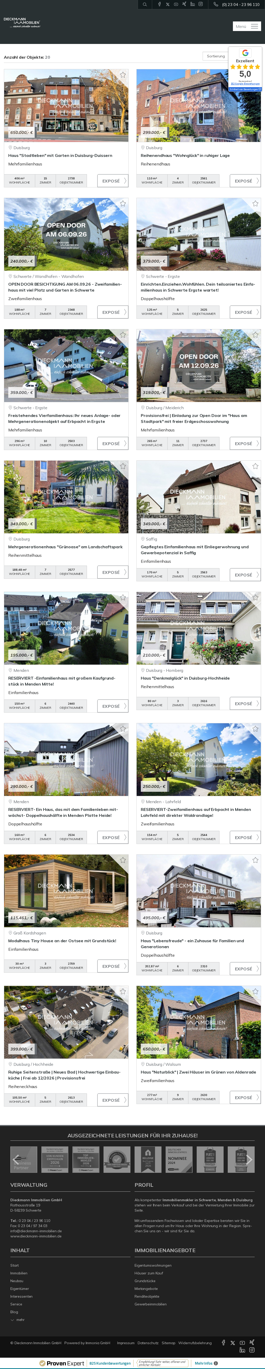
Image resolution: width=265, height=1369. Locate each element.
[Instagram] (200, 4)
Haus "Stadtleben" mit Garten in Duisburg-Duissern (60, 155)
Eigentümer (19, 1288)
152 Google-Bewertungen (245, 83)
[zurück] (16, 1160)
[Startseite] (22, 23)
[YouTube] (176, 4)
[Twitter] (168, 4)
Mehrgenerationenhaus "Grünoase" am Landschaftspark (65, 546)
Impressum (126, 1343)
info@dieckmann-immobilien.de (36, 1231)
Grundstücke (145, 1281)
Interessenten (21, 1296)
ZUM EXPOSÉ (112, 180)
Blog (14, 1312)
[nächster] (249, 1160)
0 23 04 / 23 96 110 (34, 1220)
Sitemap (168, 1343)
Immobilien (18, 1273)
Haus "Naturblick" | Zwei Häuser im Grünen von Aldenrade (198, 1072)
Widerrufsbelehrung (195, 1343)
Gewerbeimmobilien (151, 1304)
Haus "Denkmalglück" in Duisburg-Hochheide (185, 678)
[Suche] (145, 4)
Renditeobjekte (147, 1296)
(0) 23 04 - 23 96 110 (241, 4)
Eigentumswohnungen (153, 1265)
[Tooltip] (259, 89)
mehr (20, 1319)
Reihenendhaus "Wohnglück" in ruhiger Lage (185, 155)
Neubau (16, 1281)
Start (14, 1265)
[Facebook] (159, 4)
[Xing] (184, 4)
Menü (241, 26)
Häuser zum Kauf (149, 1273)
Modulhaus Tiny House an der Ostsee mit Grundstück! (62, 940)
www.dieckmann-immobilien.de (36, 1236)
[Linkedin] (192, 4)
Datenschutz (148, 1343)
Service (16, 1304)
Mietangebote (146, 1288)
